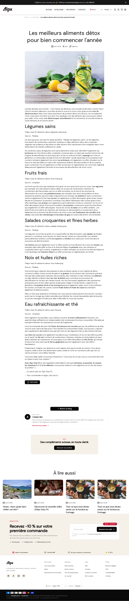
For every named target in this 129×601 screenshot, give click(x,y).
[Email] (24, 576)
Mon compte (89, 576)
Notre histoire (69, 566)
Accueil (26, 17)
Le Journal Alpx (34, 17)
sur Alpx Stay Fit (45, 371)
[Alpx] (7, 9)
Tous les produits (49, 566)
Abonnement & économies (52, 572)
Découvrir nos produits (39, 425)
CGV (106, 569)
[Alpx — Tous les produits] (9, 563)
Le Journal (68, 576)
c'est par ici (53, 375)
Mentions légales (110, 566)
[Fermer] (126, 2)
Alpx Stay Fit (34, 363)
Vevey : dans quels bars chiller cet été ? (14, 508)
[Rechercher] (115, 10)
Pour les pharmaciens (71, 572)
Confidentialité (110, 572)
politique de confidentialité (95, 534)
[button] (125, 9)
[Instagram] (8, 576)
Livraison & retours (91, 572)
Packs (46, 569)
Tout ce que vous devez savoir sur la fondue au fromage (77, 509)
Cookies (107, 576)
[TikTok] (13, 576)
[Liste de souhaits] (122, 9)
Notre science (69, 569)
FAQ (86, 566)
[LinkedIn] (19, 576)
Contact (87, 569)
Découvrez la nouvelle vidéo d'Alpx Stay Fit (48, 508)
